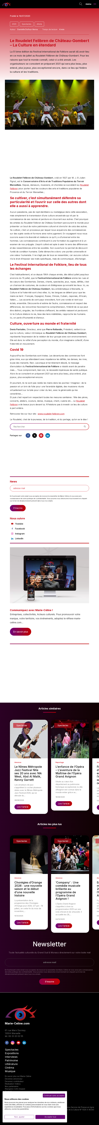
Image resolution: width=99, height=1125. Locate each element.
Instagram (20, 533)
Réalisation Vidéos (13, 1084)
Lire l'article (22, 807)
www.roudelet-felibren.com (51, 413)
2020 (14, 24)
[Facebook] (28, 435)
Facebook (20, 528)
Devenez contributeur (14, 1081)
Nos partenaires (11, 1086)
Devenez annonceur (13, 1079)
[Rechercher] (80, 4)
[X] (34, 435)
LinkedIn (19, 538)
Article (39, 24)
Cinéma (9, 1067)
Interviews (11, 1056)
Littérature (11, 1064)
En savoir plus (20, 631)
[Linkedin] (47, 435)
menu (88, 4)
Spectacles (26, 24)
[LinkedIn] (24, 1043)
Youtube (19, 523)
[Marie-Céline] (6, 4)
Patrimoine (11, 1060)
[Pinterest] (41, 435)
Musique (10, 1071)
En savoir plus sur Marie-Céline (18, 1076)
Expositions (12, 1053)
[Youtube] (18, 1043)
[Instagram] (13, 1043)
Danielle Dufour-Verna (27, 29)
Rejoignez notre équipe (15, 1089)
